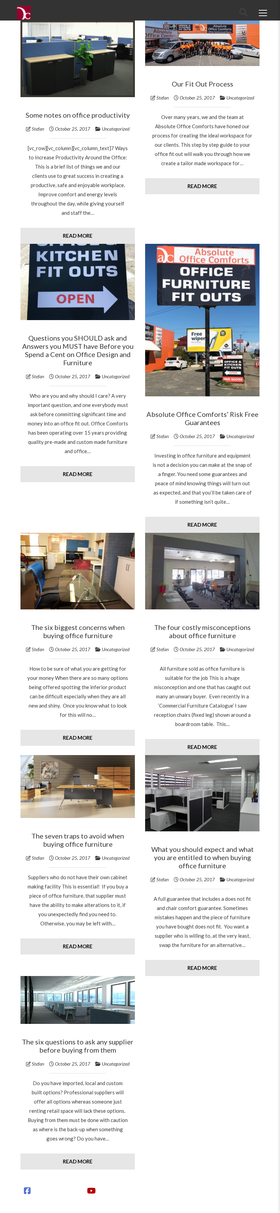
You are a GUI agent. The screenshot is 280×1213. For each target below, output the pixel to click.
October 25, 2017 (72, 129)
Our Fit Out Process (202, 84)
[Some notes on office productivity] (77, 59)
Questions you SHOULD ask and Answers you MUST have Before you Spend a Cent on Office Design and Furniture (78, 350)
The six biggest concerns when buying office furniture (78, 631)
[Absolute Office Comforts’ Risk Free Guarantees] (202, 320)
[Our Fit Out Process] (202, 43)
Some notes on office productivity (78, 115)
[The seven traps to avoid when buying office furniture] (77, 786)
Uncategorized (115, 129)
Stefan (38, 129)
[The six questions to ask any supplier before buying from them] (77, 1000)
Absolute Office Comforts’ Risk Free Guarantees (202, 418)
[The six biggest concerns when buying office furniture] (77, 571)
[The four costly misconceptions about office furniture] (202, 571)
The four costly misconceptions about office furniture (202, 631)
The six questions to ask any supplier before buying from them (78, 1046)
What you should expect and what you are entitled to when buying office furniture (202, 857)
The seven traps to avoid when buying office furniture (77, 840)
